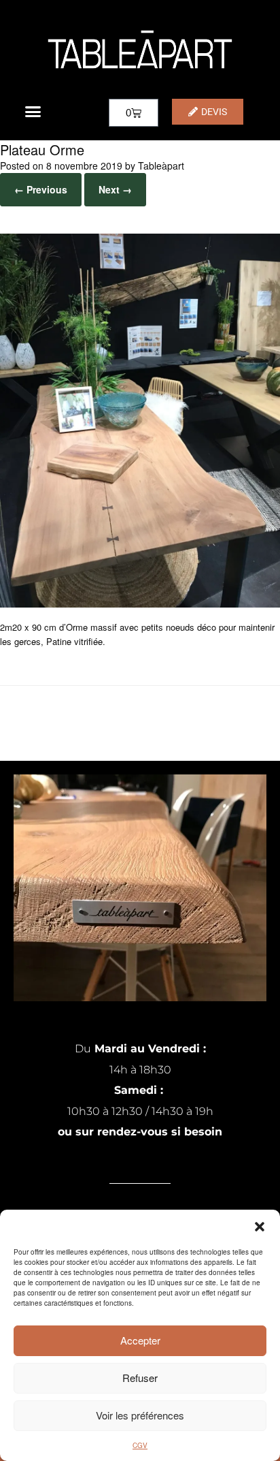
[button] (259, 1227)
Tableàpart (161, 165)
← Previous (40, 189)
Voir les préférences (140, 1415)
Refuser (140, 1377)
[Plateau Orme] (140, 603)
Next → (115, 189)
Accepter (140, 1340)
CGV (140, 1445)
